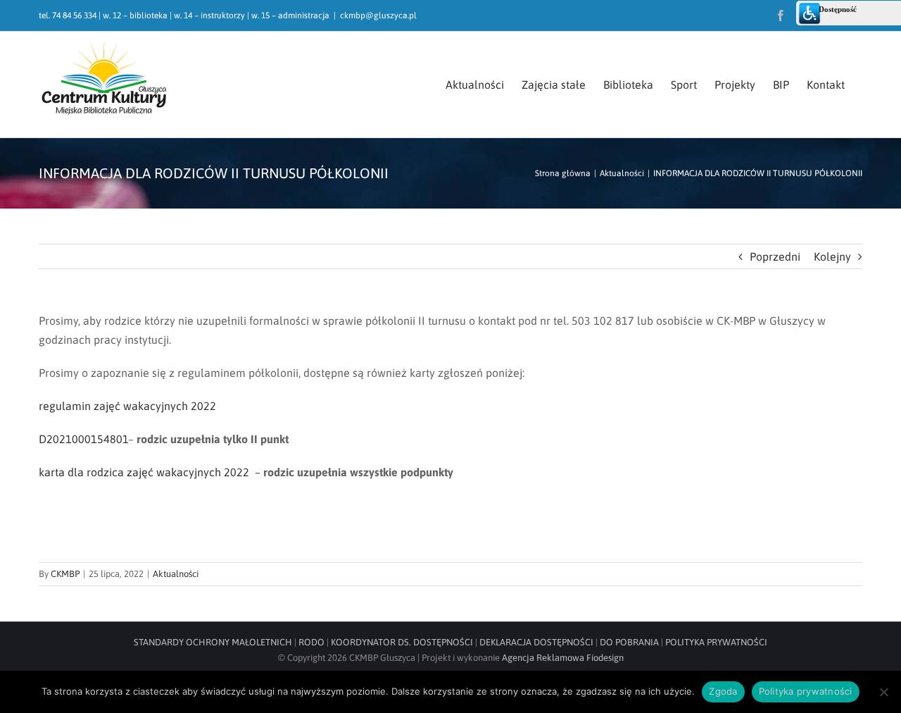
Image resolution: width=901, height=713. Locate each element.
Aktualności (176, 574)
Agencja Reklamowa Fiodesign (563, 657)
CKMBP (65, 574)
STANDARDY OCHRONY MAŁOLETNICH (213, 642)
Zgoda (723, 691)
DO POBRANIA (629, 642)
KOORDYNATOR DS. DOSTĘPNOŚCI (402, 642)
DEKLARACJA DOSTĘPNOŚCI (536, 642)
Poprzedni (775, 256)
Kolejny (832, 256)
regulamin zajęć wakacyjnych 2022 (127, 405)
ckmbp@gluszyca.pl (378, 15)
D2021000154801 (83, 439)
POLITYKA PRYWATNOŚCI (716, 642)
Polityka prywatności (805, 691)
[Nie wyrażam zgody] (883, 692)
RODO (311, 642)
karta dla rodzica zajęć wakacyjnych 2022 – (151, 472)
